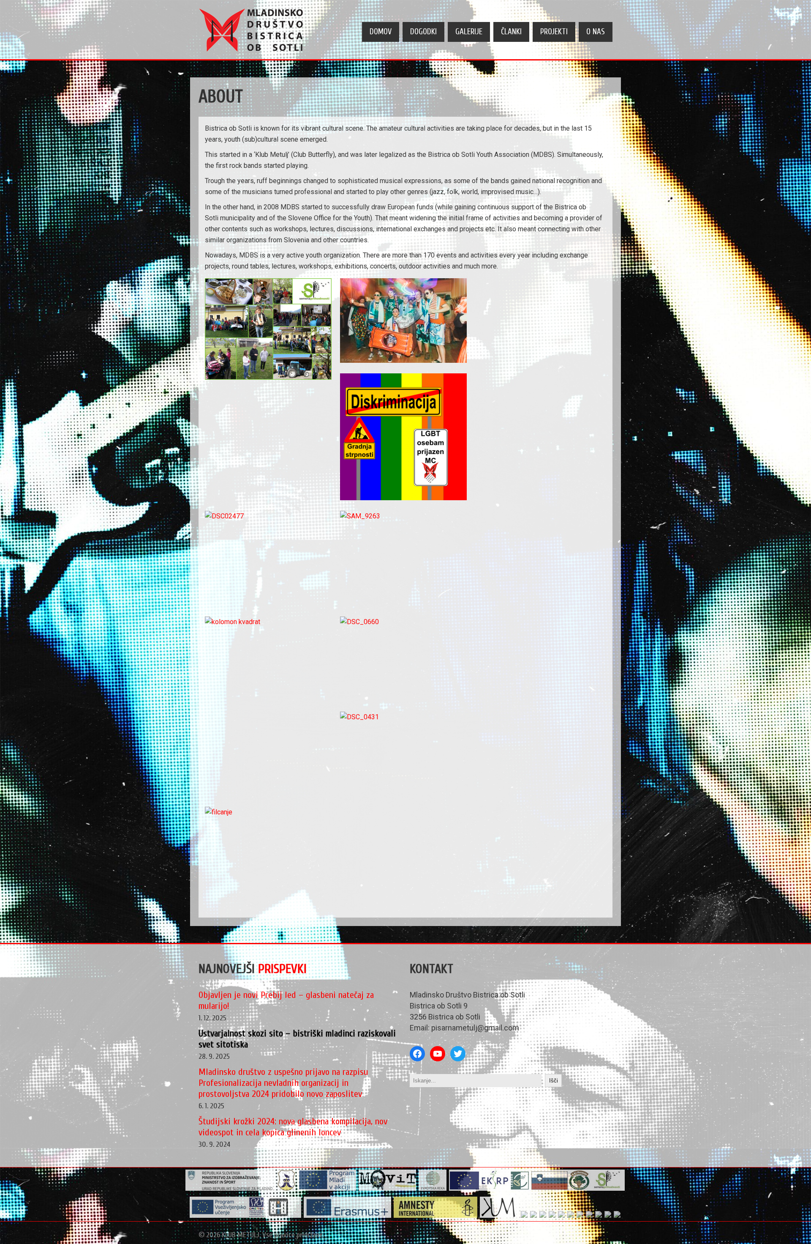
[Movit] (387, 1189)
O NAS (595, 31)
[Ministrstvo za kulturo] (608, 1216)
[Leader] (537, 1189)
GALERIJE (468, 31)
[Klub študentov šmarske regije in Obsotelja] (543, 1216)
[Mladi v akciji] (327, 1189)
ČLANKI (511, 31)
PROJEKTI (554, 31)
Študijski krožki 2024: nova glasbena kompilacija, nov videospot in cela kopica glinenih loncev (293, 1127)
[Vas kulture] (617, 1216)
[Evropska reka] (433, 1189)
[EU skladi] (598, 1216)
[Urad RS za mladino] (230, 1189)
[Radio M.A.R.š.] (552, 1216)
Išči (553, 1080)
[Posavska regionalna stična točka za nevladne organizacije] (570, 1216)
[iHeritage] (246, 1216)
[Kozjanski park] (589, 1216)
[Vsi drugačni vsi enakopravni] (524, 1216)
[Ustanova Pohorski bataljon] (580, 1216)
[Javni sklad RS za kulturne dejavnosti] (533, 1216)
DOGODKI (423, 31)
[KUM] (499, 1216)
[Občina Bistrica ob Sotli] (287, 1189)
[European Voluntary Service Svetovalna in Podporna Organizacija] (561, 1216)
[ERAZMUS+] (348, 1216)
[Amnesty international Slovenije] (436, 1216)
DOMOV (381, 31)
